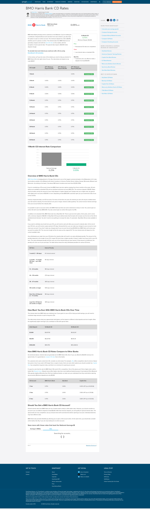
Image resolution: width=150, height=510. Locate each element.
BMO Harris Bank (32, 179)
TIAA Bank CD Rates (107, 90)
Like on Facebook (84, 472)
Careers (27, 474)
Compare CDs (89, 74)
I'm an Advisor (107, 2)
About (53, 472)
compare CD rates (50, 357)
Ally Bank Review (107, 51)
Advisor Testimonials (56, 481)
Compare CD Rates (107, 39)
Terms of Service (108, 472)
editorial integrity (48, 13)
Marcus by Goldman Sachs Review (111, 64)
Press (53, 483)
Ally (73, 361)
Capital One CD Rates (108, 84)
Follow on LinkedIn (84, 476)
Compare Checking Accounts (110, 42)
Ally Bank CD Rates (107, 77)
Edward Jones (38, 371)
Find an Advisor (117, 2)
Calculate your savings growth (110, 29)
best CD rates (49, 43)
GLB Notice (106, 479)
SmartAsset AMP (56, 479)
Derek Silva (34, 12)
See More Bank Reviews (108, 70)
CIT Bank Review (106, 60)
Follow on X (83, 474)
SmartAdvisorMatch (56, 486)
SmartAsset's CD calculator (35, 53)
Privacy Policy (107, 474)
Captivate (54, 476)
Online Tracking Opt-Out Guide (111, 481)
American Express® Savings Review (111, 54)
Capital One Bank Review (109, 57)
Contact (28, 472)
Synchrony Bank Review (108, 67)
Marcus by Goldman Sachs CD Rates (112, 87)
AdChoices (106, 476)
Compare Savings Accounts (109, 32)
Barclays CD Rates (107, 81)
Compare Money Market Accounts (111, 35)
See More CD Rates (107, 93)
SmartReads (55, 474)
